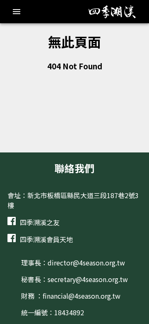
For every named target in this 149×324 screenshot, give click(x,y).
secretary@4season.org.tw (88, 279)
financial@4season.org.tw (81, 296)
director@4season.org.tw (86, 263)
